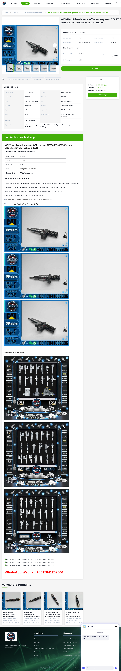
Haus (35, 639)
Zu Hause (13, 3)
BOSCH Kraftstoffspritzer (70, 652)
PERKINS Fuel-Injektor (70, 642)
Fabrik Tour (49, 3)
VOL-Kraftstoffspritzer (69, 645)
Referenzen (95, 3)
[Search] (117, 3)
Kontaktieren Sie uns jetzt (11, 621)
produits (36, 645)
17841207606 (100, 87)
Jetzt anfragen (102, 95)
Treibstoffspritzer (68, 648)
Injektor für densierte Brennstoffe (73, 655)
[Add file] (83, 668)
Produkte (25, 3)
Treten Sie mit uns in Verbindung (44, 648)
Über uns (37, 3)
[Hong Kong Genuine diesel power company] (4, 3)
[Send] (116, 668)
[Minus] (116, 626)
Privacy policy (38, 652)
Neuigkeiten (108, 3)
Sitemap (36, 655)
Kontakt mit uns (80, 3)
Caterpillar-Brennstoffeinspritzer (72, 639)
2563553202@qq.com (102, 85)
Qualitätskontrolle (64, 3)
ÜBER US (37, 642)
